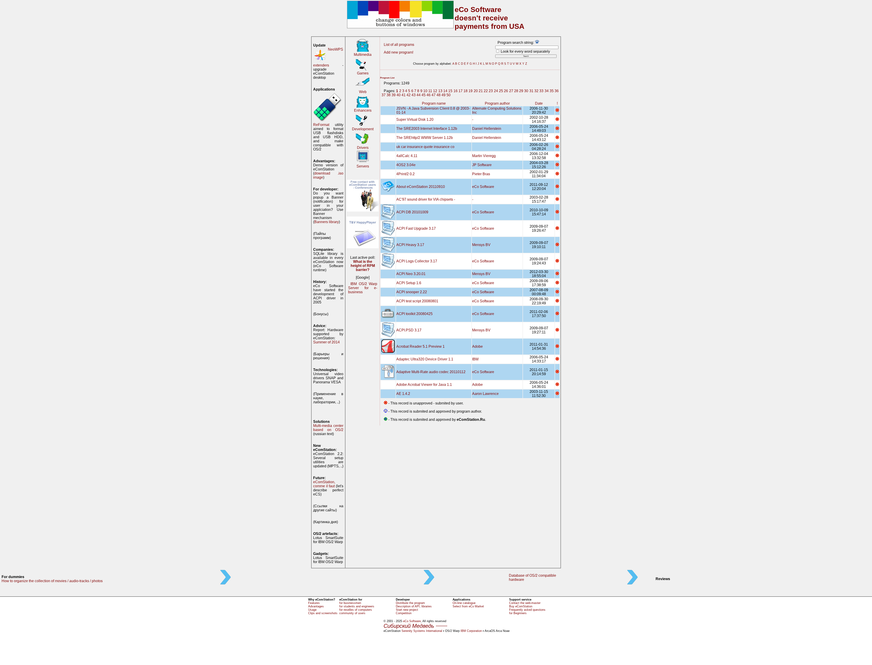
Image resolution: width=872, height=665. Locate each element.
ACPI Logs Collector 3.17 (416, 261)
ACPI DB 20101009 (412, 212)
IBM (475, 359)
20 (476, 91)
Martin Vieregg (484, 156)
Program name (434, 103)
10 (425, 91)
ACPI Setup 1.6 (408, 283)
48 (438, 95)
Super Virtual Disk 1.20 (415, 119)
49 (443, 95)
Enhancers (363, 110)
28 (516, 91)
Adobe (477, 346)
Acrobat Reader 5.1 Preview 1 (420, 346)
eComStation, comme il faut (324, 484)
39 (393, 95)
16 (455, 91)
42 (408, 95)
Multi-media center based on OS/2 (328, 428)
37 (384, 95)
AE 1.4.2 (403, 394)
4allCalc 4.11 (406, 156)
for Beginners (518, 613)
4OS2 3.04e (406, 165)
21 (481, 91)
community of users (352, 613)
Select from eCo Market (468, 606)
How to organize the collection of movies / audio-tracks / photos (52, 581)
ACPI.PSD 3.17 (408, 330)
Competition (403, 613)
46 (428, 95)
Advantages (316, 606)
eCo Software (483, 187)
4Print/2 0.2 (405, 174)
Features (314, 603)
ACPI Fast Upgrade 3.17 (416, 228)
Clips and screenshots (322, 613)
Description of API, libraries (414, 606)
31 (531, 91)
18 (465, 91)
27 (511, 91)
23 (491, 91)
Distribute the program (410, 603)
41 (403, 95)
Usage (312, 609)
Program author (497, 103)
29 (521, 91)
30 (526, 91)
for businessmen (350, 603)
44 (418, 95)
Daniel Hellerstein (486, 129)
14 (445, 91)
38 (388, 95)
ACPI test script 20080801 (417, 301)
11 (430, 91)
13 (440, 91)
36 (557, 91)
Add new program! (398, 52)
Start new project (407, 609)
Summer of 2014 (326, 342)
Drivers (363, 148)
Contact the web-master (524, 603)
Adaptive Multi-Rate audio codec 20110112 (431, 372)
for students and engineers (356, 606)
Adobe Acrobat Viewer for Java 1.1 (424, 385)
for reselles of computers (355, 609)
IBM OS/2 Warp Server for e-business (362, 288)
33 (541, 91)
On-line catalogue (464, 603)
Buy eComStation (520, 606)
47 (433, 95)
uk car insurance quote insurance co (425, 147)
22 (486, 91)
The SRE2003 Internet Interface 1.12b (426, 129)
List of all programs (399, 45)
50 (448, 95)
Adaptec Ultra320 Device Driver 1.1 (424, 359)
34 (547, 91)
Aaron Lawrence (485, 394)
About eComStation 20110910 (420, 187)
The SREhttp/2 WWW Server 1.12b (424, 138)
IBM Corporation (471, 631)
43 (413, 95)
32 (536, 91)
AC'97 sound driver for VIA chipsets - (425, 199)
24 (496, 91)
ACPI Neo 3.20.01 (411, 274)
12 (435, 91)
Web (363, 92)
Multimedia (363, 55)
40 (398, 95)
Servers (363, 166)
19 (470, 91)
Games (363, 73)
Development (363, 129)
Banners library (326, 222)
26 (506, 91)
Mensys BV (481, 245)
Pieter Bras (481, 174)
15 (450, 91)
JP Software (482, 165)
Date (539, 103)
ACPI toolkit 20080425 (414, 314)
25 (501, 91)
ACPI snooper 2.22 (411, 292)
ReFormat (321, 125)
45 (423, 95)
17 (460, 91)
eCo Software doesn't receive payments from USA (489, 17)
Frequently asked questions (527, 609)
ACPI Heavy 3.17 (410, 245)
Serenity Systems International (421, 631)
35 (552, 91)
